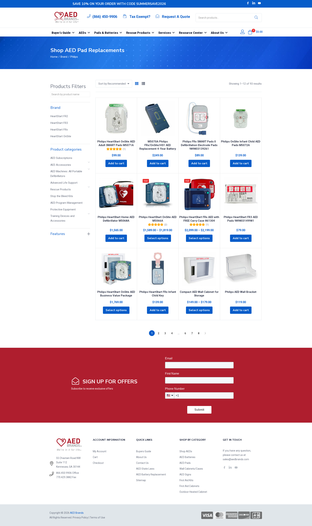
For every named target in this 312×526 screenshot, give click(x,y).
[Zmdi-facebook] (248, 3)
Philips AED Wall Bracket (240, 292)
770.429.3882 (64, 477)
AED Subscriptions (61, 158)
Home (54, 56)
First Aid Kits (186, 480)
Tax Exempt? (139, 16)
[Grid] (136, 84)
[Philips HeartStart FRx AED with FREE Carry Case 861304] (199, 195)
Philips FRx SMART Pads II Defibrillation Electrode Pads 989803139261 (199, 145)
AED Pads (185, 462)
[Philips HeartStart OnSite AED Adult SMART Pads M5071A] (116, 119)
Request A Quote (176, 16)
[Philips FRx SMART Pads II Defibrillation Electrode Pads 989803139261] (199, 119)
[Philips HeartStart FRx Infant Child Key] (158, 270)
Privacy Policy (80, 517)
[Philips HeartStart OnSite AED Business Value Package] (116, 270)
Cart (95, 457)
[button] (250, 32)
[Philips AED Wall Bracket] (241, 270)
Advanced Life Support (63, 182)
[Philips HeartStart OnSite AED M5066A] (158, 195)
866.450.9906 (64, 472)
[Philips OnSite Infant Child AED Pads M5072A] (241, 119)
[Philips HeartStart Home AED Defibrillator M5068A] (116, 195)
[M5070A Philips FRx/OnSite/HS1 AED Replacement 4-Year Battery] (158, 119)
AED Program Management (66, 202)
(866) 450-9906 (104, 16)
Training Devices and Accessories (62, 218)
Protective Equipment (63, 209)
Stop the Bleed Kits (61, 196)
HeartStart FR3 (59, 123)
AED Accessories (60, 164)
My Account (99, 451)
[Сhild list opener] (89, 163)
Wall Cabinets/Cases (191, 468)
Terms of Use (97, 517)
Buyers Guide (143, 451)
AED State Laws (145, 468)
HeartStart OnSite (60, 136)
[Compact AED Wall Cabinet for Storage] (199, 270)
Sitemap (141, 480)
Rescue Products (60, 189)
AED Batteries (187, 457)
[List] (143, 84)
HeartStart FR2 (59, 116)
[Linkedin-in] (253, 3)
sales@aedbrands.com (236, 459)
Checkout (98, 462)
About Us (141, 457)
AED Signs (185, 474)
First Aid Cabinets (189, 486)
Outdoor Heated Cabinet (193, 491)
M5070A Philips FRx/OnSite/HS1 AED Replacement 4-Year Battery (157, 145)
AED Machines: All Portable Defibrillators (66, 174)
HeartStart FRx (59, 129)
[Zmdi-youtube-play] (259, 3)
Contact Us (142, 462)
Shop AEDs (185, 451)
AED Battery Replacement (151, 474)
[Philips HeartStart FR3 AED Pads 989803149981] (241, 195)
